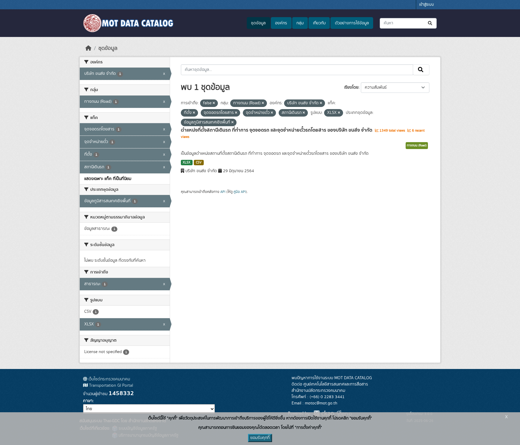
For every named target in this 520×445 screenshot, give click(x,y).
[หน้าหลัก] (88, 48)
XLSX (186, 162)
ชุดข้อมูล (258, 23)
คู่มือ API (240, 191)
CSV (199, 162)
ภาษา (88, 401)
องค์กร (281, 23)
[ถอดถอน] (214, 103)
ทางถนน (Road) (417, 145)
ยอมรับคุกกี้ (260, 438)
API (222, 191)
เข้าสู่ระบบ (426, 5)
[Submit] (430, 23)
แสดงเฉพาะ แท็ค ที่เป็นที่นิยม (107, 179)
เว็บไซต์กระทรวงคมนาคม (108, 379)
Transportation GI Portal (110, 386)
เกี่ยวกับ (319, 23)
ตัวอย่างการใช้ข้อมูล (352, 23)
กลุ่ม (300, 23)
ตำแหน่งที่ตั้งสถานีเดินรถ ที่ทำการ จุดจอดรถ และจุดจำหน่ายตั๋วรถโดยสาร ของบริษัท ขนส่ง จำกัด (277, 130)
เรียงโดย (351, 87)
